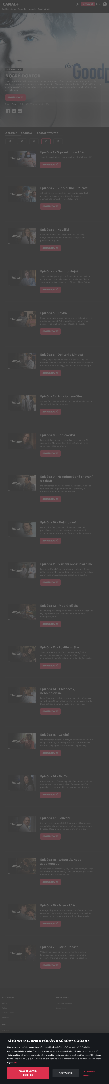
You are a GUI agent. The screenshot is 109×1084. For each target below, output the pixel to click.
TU (15, 1062)
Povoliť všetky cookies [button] (28, 1073)
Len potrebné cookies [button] (89, 1073)
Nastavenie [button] (65, 1073)
